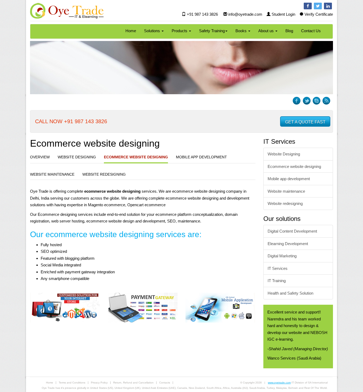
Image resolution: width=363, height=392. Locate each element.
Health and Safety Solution (290, 293)
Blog (289, 30)
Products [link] (180, 30)
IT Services (278, 268)
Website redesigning (104, 174)
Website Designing (284, 154)
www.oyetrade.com (279, 382)
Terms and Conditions (72, 382)
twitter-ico (306, 101)
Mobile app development (201, 157)
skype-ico (316, 101)
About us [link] (266, 30)
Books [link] (241, 30)
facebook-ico (297, 101)
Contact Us (311, 30)
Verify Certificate (319, 14)
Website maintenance (52, 174)
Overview (40, 157)
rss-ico (326, 101)
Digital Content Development (292, 231)
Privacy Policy (99, 382)
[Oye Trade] (67, 11)
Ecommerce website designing (136, 157)
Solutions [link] (152, 30)
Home (130, 30)
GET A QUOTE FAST (305, 122)
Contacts (164, 382)
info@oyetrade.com (245, 14)
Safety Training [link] (212, 30)
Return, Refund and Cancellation (133, 382)
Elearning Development (288, 243)
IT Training (277, 280)
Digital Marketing (282, 256)
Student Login (283, 14)
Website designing (77, 157)
